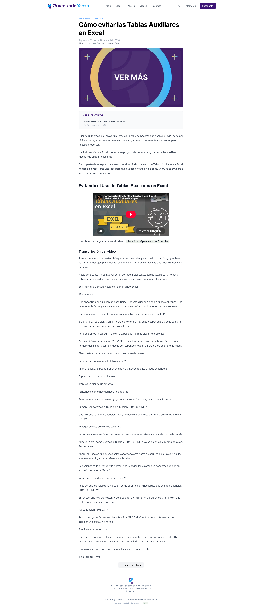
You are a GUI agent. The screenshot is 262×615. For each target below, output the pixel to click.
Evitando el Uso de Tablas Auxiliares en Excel (104, 121)
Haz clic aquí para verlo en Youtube (147, 241)
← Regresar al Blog (131, 565)
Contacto (191, 6)
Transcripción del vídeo (96, 125)
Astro (146, 603)
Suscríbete (207, 6)
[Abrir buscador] (179, 5)
